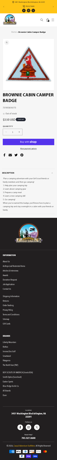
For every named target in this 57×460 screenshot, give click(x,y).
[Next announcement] (53, 7)
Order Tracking (8, 305)
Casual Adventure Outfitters (24, 445)
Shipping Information (11, 296)
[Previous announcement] (4, 7)
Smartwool (7, 356)
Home (14, 32)
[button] (52, 20)
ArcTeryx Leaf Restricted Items (14, 266)
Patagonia (6, 360)
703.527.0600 (29, 6)
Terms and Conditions (11, 314)
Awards (5, 275)
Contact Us (7, 288)
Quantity (8, 126)
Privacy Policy (8, 309)
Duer (5, 395)
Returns (6, 300)
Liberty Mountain (9, 342)
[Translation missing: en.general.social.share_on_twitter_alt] (16, 155)
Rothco (5, 346)
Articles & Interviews (10, 270)
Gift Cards (6, 323)
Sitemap (6, 319)
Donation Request (10, 279)
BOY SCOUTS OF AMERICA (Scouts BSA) (18, 372)
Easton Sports (8, 381)
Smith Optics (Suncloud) (12, 377)
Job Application (9, 284)
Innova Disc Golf (9, 351)
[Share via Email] (10, 155)
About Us (6, 261)
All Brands (7, 390)
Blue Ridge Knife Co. (11, 386)
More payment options (28, 148)
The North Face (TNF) (10, 365)
